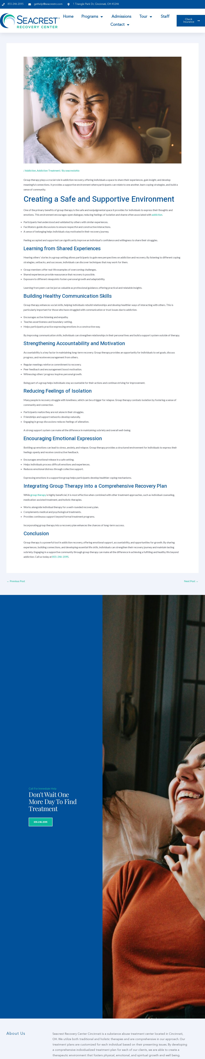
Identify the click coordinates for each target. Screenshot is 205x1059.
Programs (90, 17)
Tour (143, 17)
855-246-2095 (60, 556)
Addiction (30, 170)
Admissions (121, 17)
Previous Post (16, 581)
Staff (165, 17)
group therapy (38, 494)
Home (68, 17)
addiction (157, 214)
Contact (118, 25)
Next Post (191, 581)
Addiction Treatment (48, 170)
